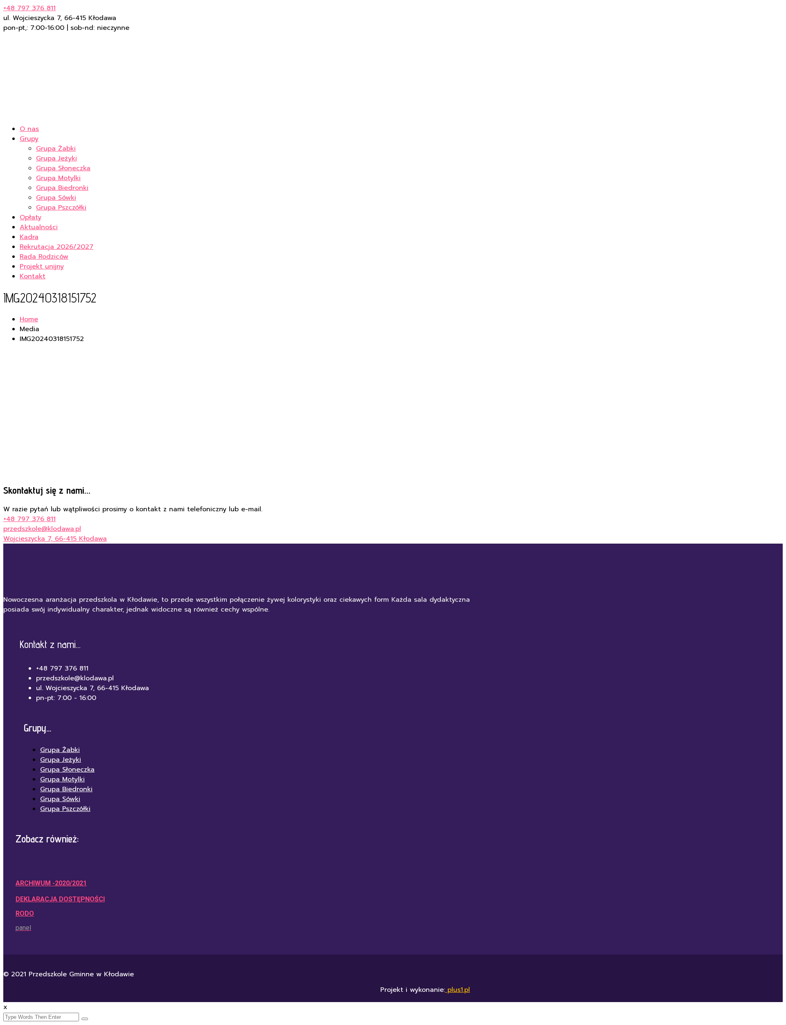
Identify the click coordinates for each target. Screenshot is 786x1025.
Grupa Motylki (58, 178)
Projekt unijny (42, 266)
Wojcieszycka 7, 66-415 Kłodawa (55, 539)
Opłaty (30, 217)
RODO (25, 913)
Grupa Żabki (56, 149)
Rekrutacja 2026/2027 (56, 247)
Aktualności (39, 227)
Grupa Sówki (56, 198)
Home (29, 319)
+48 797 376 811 (29, 8)
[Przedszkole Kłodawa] (126, 112)
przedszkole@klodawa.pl (42, 529)
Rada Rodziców (44, 257)
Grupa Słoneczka (63, 168)
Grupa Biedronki (62, 188)
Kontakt (32, 276)
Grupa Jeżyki (56, 158)
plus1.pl (457, 990)
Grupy (29, 139)
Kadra (29, 237)
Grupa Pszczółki (61, 207)
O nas (29, 129)
